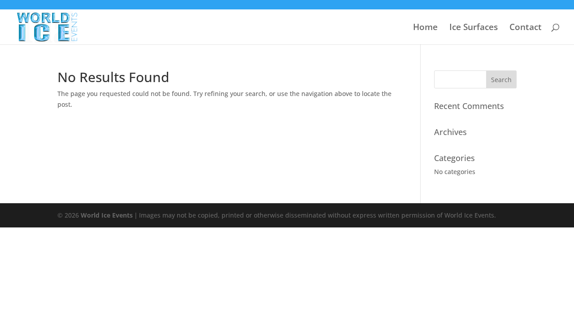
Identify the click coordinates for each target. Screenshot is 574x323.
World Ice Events (107, 215)
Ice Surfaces (473, 28)
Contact (525, 28)
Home (425, 28)
